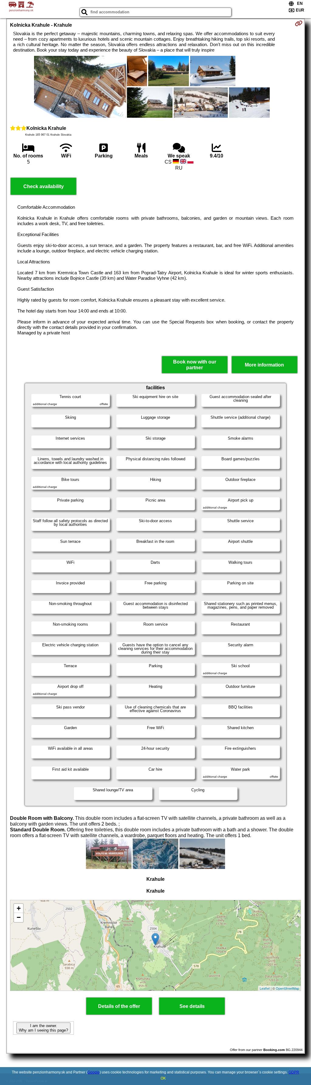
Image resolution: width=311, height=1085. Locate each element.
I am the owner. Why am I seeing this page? (43, 1028)
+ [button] (19, 908)
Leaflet (265, 988)
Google (93, 1072)
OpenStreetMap (287, 988)
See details (192, 1006)
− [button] (19, 917)
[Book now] (298, 23)
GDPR (294, 1072)
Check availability (43, 186)
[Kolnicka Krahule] (80, 87)
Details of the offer (119, 1006)
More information (264, 364)
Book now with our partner (194, 364)
